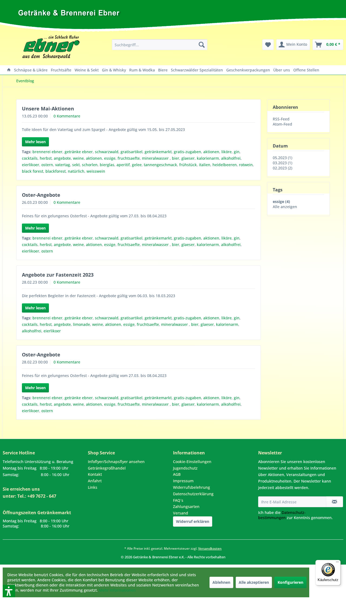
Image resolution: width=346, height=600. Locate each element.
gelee (137, 164)
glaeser (188, 158)
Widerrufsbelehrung (191, 487)
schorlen (90, 164)
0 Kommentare (67, 116)
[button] (2, 562)
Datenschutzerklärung (193, 493)
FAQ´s (178, 500)
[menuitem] (159, 44)
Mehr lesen (35, 141)
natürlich (76, 171)
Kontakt (95, 474)
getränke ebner (79, 151)
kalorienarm (208, 158)
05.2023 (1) (282, 157)
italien (204, 164)
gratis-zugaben (187, 151)
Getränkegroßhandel (107, 468)
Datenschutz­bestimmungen (282, 515)
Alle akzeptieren (254, 582)
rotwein (246, 164)
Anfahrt (95, 480)
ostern (47, 164)
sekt (76, 164)
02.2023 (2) (282, 168)
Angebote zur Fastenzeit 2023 (58, 274)
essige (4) (281, 201)
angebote (62, 158)
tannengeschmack (160, 164)
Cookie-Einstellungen (192, 461)
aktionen (211, 151)
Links (92, 487)
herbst (46, 158)
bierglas (107, 164)
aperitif (123, 164)
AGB (177, 474)
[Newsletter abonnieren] (334, 501)
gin (236, 151)
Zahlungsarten (186, 506)
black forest (32, 171)
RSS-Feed (281, 119)
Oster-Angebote (41, 195)
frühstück (188, 164)
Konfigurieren (290, 582)
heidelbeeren (224, 164)
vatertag (62, 164)
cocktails (30, 158)
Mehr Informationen (117, 590)
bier (175, 158)
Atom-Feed (282, 124)
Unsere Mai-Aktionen (48, 108)
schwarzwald (106, 151)
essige (109, 158)
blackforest (55, 171)
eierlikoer (30, 164)
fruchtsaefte (129, 158)
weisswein (95, 171)
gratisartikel (131, 151)
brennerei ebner (47, 151)
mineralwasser (156, 158)
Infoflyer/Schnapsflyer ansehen (116, 461)
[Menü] (337, 563)
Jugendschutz (185, 468)
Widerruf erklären (192, 521)
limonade (81, 324)
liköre (226, 151)
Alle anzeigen (285, 206)
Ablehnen (221, 582)
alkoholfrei (231, 158)
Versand (180, 513)
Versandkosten (210, 548)
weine (78, 158)
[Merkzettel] (268, 44)
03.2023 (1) (282, 162)
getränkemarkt (158, 151)
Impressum (183, 480)
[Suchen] (201, 44)
